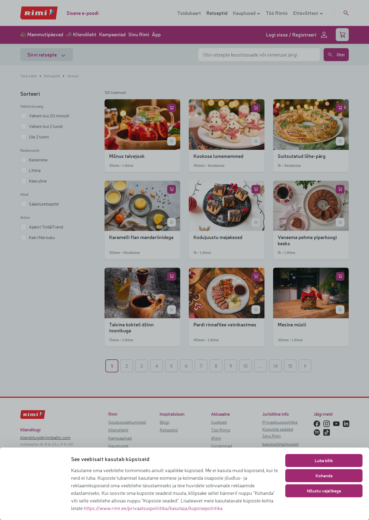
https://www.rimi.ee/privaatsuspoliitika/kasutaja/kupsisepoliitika (153, 508)
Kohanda (324, 475)
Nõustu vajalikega (324, 490)
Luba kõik (324, 460)
